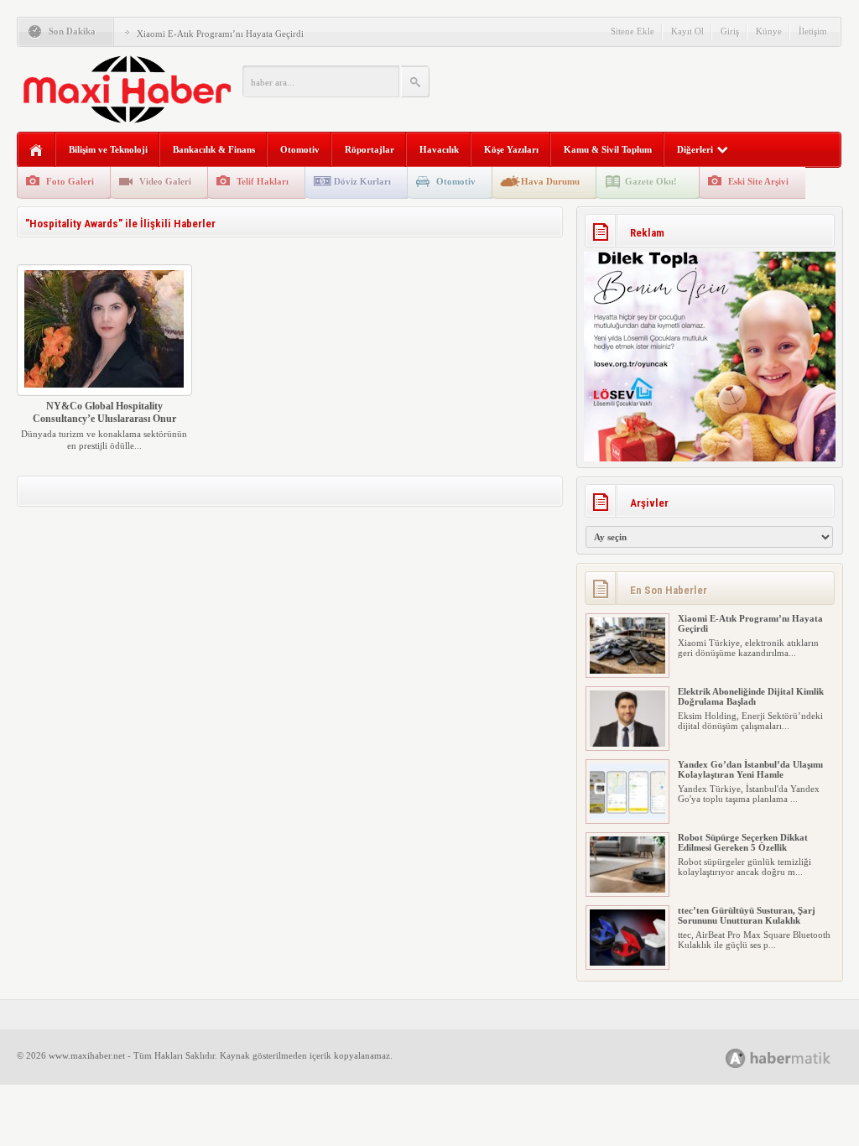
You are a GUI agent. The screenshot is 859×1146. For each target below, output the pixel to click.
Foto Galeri (70, 181)
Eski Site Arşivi (758, 181)
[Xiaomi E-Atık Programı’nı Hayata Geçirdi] (627, 626)
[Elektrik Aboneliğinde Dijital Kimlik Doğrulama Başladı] (627, 699)
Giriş (730, 31)
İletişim (813, 31)
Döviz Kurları (362, 181)
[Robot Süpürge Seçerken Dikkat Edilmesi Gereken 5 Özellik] (627, 845)
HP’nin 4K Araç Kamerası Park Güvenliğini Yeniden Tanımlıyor (743, 944)
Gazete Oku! (651, 181)
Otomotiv (300, 149)
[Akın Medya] (736, 1058)
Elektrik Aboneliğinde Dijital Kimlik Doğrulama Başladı (245, 44)
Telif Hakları (263, 181)
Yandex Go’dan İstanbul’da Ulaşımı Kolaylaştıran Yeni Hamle (750, 725)
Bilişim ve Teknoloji (108, 149)
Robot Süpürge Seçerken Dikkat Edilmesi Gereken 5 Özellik (743, 798)
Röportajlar (369, 149)
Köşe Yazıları (511, 149)
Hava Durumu (550, 181)
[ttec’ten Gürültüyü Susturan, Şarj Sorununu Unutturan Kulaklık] (627, 918)
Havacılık (439, 149)
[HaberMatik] (796, 1057)
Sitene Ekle (632, 31)
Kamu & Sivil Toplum (608, 149)
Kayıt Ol (687, 31)
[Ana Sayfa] (36, 150)
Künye (769, 31)
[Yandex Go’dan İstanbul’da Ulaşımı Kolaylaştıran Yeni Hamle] (627, 772)
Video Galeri (165, 181)
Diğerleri (695, 149)
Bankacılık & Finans (214, 149)
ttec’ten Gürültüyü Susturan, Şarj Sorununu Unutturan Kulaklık (746, 871)
